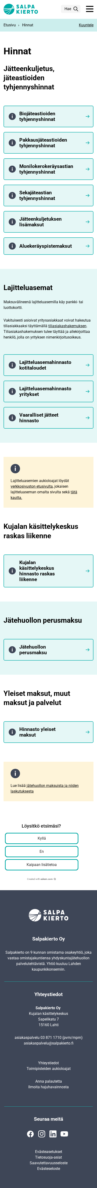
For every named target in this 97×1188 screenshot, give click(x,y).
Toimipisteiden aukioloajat (49, 1068)
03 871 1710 (50, 1037)
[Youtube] (64, 1134)
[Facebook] (30, 1134)
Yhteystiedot (48, 1063)
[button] (89, 9)
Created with (40, 879)
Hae (68, 9)
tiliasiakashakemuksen (67, 326)
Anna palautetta (48, 1081)
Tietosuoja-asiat (48, 1157)
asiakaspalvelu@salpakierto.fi (48, 1043)
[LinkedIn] (53, 1134)
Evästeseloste (48, 1168)
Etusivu (10, 25)
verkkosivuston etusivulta (32, 486)
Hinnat (27, 25)
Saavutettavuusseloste (49, 1163)
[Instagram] (42, 1134)
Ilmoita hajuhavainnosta (48, 1087)
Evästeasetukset (48, 1151)
